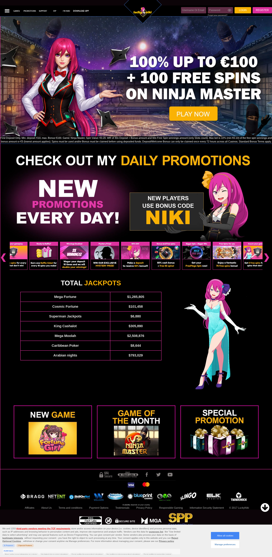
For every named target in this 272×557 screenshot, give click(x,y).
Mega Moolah (65, 336)
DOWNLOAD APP (81, 10)
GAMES (16, 11)
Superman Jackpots (65, 316)
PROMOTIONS (29, 11)
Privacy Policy (144, 507)
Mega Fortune (65, 297)
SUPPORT (43, 11)
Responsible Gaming (171, 507)
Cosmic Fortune (65, 306)
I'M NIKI (66, 11)
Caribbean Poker (65, 346)
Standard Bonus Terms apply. (255, 141)
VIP (54, 11)
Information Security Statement (207, 507)
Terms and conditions (70, 507)
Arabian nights (65, 355)
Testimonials (122, 507)
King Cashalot (65, 326)
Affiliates (29, 507)
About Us (46, 507)
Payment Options (98, 507)
